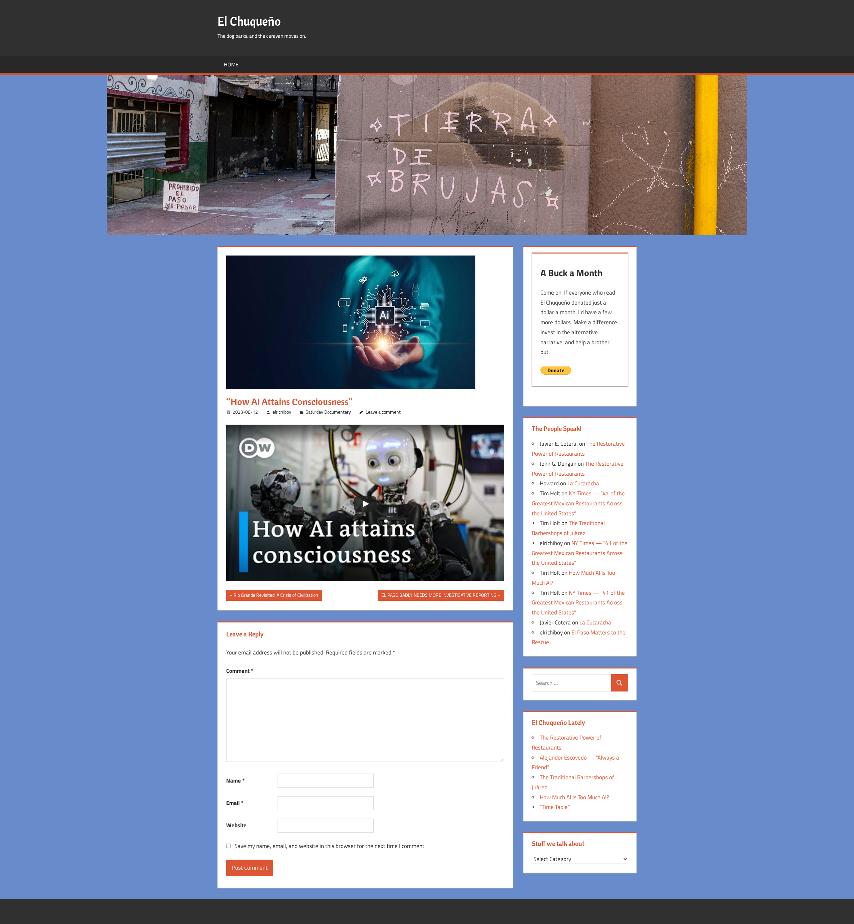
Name (235, 780)
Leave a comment (383, 411)
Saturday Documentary (328, 411)
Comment (239, 670)
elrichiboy (282, 411)
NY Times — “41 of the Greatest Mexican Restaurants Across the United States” (578, 503)
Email (235, 803)
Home (231, 64)
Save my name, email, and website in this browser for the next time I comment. (330, 846)
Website (236, 825)
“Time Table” (555, 807)
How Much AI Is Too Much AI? (574, 797)
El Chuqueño (249, 21)
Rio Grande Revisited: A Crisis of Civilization (275, 596)
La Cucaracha (583, 483)
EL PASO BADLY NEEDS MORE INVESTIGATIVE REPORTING (438, 596)
